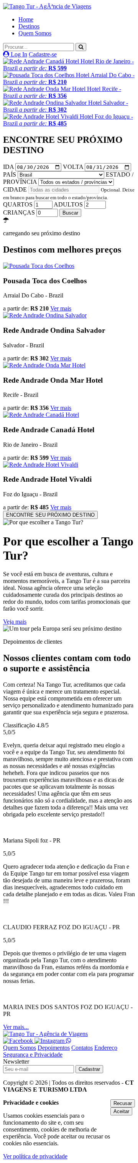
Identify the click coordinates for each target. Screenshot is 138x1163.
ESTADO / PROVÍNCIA (68, 178)
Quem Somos (34, 33)
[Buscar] (81, 47)
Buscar (70, 213)
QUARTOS (18, 204)
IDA (9, 167)
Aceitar (121, 1111)
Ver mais (60, 308)
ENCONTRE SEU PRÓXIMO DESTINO (50, 515)
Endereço (105, 1047)
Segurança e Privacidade (32, 1054)
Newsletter (16, 1061)
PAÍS (10, 174)
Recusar (122, 1103)
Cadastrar (89, 1069)
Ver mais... (16, 1027)
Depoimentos (54, 1047)
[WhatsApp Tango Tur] (68, 1040)
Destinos (28, 26)
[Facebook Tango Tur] (18, 1040)
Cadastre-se (43, 54)
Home (25, 19)
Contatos (82, 1047)
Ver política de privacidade (35, 1156)
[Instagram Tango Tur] (50, 1040)
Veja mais (14, 621)
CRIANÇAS (19, 212)
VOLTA (74, 167)
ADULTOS (69, 204)
